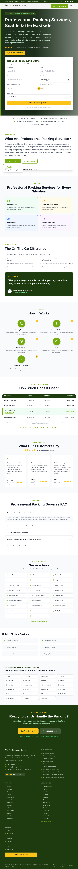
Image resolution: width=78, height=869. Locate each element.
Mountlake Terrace (47, 792)
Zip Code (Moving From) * (14, 84)
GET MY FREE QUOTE (38, 103)
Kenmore (8, 805)
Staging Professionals (48, 766)
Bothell (8, 808)
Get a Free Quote (21, 854)
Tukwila (44, 789)
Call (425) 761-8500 (16, 53)
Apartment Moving (47, 761)
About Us (8, 830)
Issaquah (8, 800)
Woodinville (9, 802)
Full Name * (10, 67)
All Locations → (46, 821)
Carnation (45, 810)
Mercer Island (10, 810)
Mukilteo (44, 797)
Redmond (9, 792)
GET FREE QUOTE (59, 6)
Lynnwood (45, 794)
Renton (8, 813)
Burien (44, 800)
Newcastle (9, 818)
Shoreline (8, 816)
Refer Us (8, 841)
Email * (9, 76)
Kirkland (8, 794)
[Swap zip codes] (39, 88)
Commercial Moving (48, 756)
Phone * (42, 67)
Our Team (9, 833)
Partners (8, 838)
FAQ (7, 846)
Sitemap (71, 865)
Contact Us (9, 849)
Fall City (44, 813)
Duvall (44, 808)
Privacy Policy (55, 865)
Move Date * (43, 76)
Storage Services (47, 758)
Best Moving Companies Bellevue (52, 774)
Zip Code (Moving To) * (46, 84)
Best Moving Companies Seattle (51, 772)
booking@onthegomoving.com (16, 767)
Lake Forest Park (47, 786)
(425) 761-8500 (68, 1)
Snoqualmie (45, 802)
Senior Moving (46, 764)
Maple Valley (45, 816)
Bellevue (8, 789)
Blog (7, 844)
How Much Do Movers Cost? (50, 769)
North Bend (45, 805)
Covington (45, 818)
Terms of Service (62, 865)
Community (9, 836)
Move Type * (10, 93)
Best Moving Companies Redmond (52, 777)
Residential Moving (47, 753)
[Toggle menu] (71, 6)
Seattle (8, 786)
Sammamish (9, 797)
